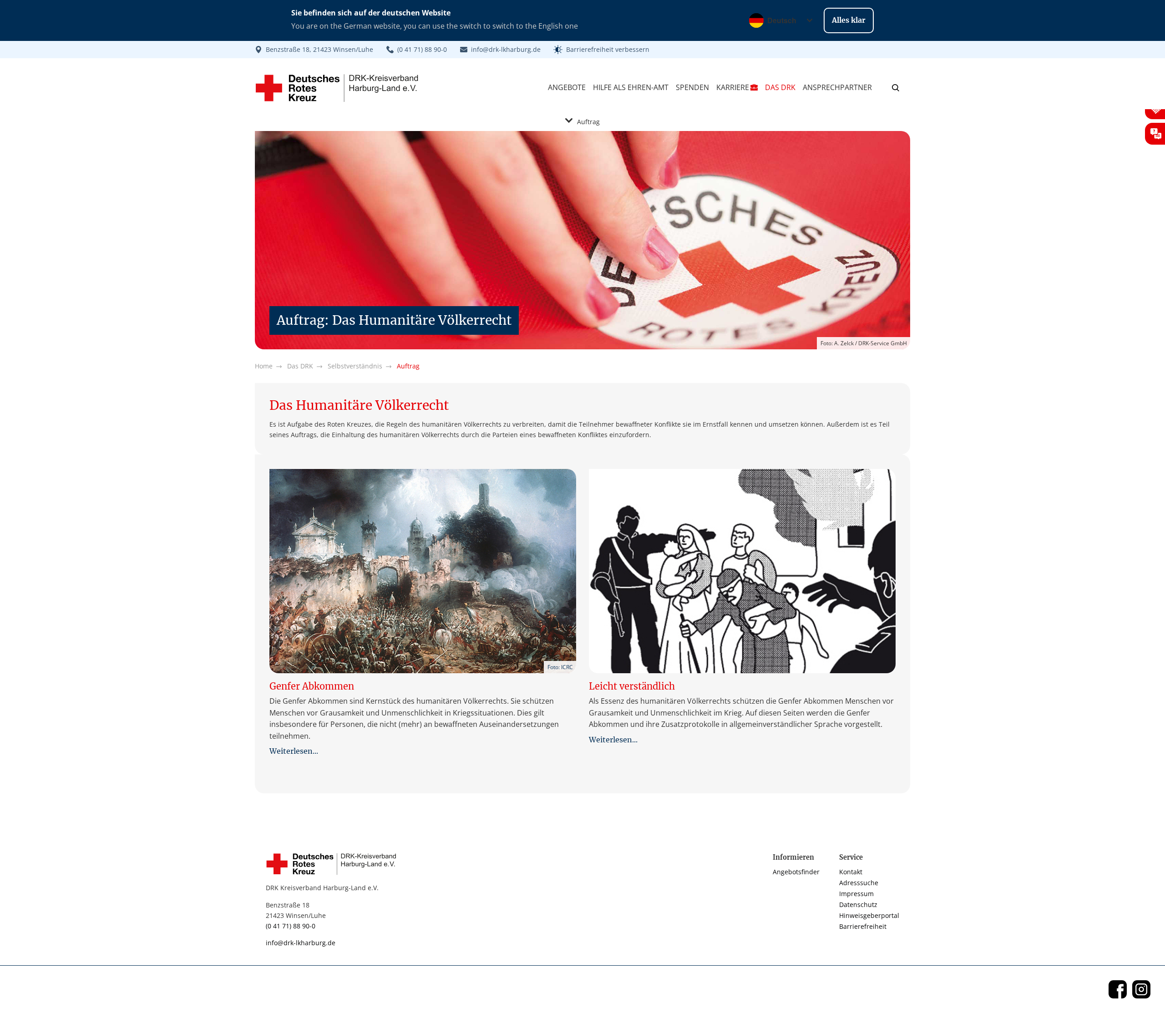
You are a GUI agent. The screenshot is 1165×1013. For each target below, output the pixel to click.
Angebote (567, 87)
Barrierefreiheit (862, 926)
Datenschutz (858, 904)
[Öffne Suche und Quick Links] (895, 87)
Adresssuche (858, 882)
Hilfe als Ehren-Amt (631, 87)
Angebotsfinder (796, 871)
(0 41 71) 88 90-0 (290, 926)
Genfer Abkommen (311, 686)
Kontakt (850, 871)
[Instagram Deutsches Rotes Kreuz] (1141, 989)
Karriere (732, 87)
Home (264, 366)
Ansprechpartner (837, 87)
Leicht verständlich (632, 686)
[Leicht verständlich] (742, 571)
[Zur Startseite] (334, 864)
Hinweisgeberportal (869, 915)
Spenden (692, 87)
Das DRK (780, 87)
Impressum (856, 893)
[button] (601, 50)
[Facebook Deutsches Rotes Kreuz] (1118, 989)
